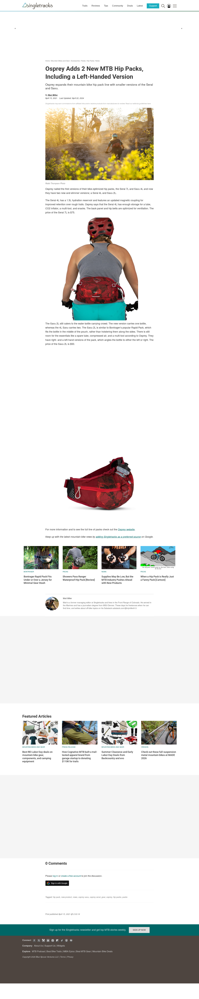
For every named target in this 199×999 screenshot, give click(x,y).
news (104, 571)
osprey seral (95, 897)
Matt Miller (53, 95)
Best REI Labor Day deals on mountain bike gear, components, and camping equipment (37, 756)
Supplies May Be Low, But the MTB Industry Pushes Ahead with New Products (117, 579)
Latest (140, 6)
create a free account (71, 875)
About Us (38, 945)
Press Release (69, 747)
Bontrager (29, 571)
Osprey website (126, 529)
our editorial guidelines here (140, 103)
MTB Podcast (38, 951)
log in (55, 875)
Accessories (75, 61)
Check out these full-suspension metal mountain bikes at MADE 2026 (158, 755)
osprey (109, 897)
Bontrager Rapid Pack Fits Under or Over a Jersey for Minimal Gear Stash (38, 579)
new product (66, 897)
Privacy (70, 956)
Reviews (96, 6)
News (97, 61)
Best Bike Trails (54, 951)
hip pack (56, 897)
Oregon (144, 747)
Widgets (61, 945)
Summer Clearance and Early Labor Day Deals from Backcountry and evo (117, 755)
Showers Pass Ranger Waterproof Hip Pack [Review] (79, 578)
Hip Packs (90, 61)
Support (153, 6)
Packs (83, 61)
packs (124, 897)
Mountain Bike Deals (102, 951)
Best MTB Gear (83, 951)
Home (47, 61)
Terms (63, 956)
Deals (130, 6)
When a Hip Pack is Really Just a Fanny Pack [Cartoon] (157, 578)
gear (103, 897)
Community (117, 6)
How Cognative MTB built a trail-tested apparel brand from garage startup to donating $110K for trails (79, 756)
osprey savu (83, 897)
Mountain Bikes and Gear (60, 61)
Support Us (50, 945)
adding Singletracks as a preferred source (118, 536)
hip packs (117, 897)
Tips (106, 6)
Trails (84, 6)
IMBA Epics (68, 951)
